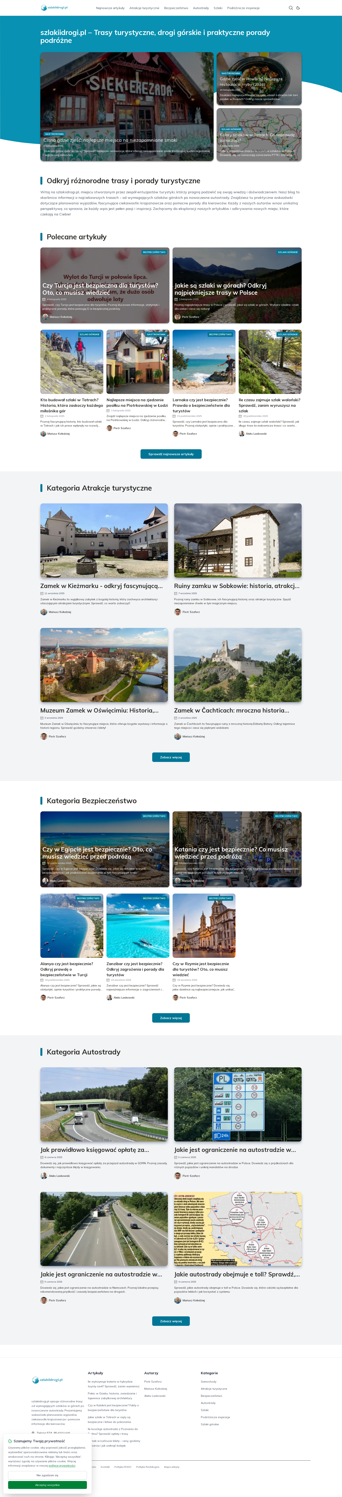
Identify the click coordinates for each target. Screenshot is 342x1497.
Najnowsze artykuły (110, 8)
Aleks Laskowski (60, 881)
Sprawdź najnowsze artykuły (171, 454)
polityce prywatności (62, 1465)
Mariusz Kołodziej (61, 317)
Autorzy (151, 1373)
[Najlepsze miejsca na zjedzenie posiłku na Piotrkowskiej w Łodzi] (137, 362)
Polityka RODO (122, 1466)
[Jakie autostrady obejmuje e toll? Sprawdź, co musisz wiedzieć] (238, 1229)
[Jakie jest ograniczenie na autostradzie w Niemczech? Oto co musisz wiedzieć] (104, 1229)
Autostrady (201, 8)
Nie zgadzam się (47, 1475)
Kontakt (105, 1466)
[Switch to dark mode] (298, 7)
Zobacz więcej (171, 757)
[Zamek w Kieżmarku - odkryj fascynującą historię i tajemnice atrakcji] (104, 540)
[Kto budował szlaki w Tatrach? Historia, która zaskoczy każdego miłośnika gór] (71, 362)
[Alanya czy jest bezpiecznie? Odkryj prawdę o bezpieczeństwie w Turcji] (71, 926)
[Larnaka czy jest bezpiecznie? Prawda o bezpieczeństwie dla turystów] (204, 362)
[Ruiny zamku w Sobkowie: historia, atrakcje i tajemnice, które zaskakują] (238, 540)
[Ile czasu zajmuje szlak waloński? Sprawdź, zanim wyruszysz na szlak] (270, 362)
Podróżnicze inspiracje (243, 8)
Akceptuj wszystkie (47, 1485)
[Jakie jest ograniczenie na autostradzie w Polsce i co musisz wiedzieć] (238, 1104)
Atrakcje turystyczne (144, 8)
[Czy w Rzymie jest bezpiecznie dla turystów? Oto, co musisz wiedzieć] (204, 926)
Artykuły (95, 1373)
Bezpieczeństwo (176, 8)
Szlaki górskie (210, 1424)
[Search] (291, 8)
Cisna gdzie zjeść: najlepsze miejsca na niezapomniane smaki (110, 140)
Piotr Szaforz (190, 317)
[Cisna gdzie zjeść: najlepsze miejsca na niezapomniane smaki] (127, 106)
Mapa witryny (171, 1466)
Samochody (208, 1381)
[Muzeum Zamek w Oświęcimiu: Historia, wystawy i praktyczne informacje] (104, 665)
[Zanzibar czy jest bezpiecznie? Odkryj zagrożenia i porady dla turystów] (137, 926)
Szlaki (218, 8)
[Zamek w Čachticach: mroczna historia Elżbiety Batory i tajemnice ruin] (238, 665)
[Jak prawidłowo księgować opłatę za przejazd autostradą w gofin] (104, 1104)
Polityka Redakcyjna (147, 1466)
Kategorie (209, 1373)
